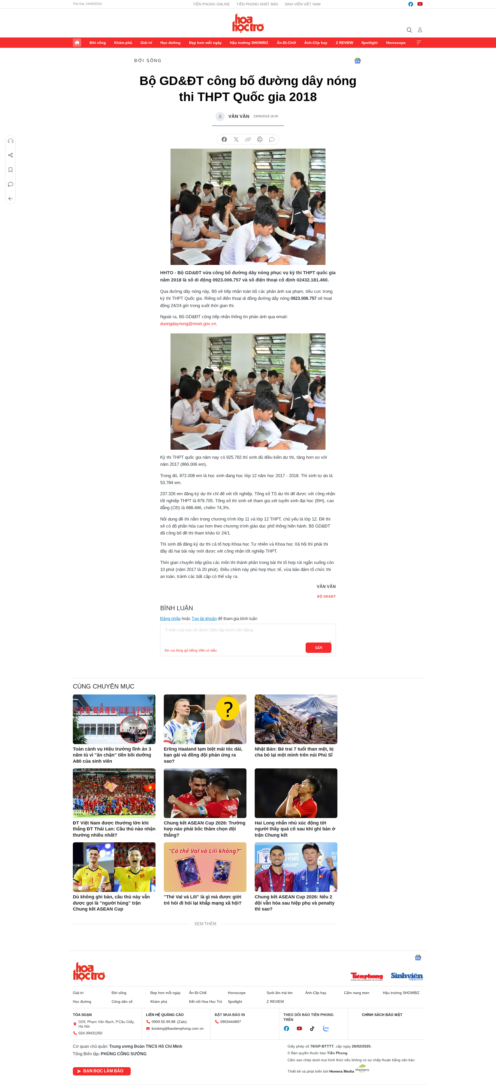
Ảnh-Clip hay (315, 43)
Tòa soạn (82, 1015)
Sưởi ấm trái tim (280, 993)
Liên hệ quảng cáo (165, 1015)
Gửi (318, 648)
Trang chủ (77, 43)
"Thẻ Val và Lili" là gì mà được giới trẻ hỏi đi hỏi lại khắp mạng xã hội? (203, 899)
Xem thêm (419, 43)
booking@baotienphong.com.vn (178, 1028)
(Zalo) (182, 1022)
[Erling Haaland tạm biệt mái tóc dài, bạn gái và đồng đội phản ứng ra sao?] (205, 719)
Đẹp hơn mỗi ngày (205, 43)
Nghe (10, 141)
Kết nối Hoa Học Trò (205, 1001)
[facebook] (411, 4)
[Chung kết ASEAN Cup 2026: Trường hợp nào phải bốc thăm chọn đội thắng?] (205, 793)
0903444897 (230, 1022)
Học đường (170, 43)
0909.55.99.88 (163, 1022)
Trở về (10, 199)
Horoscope (396, 43)
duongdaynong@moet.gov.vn (188, 323)
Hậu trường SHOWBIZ (249, 43)
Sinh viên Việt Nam (303, 4)
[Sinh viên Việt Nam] (407, 977)
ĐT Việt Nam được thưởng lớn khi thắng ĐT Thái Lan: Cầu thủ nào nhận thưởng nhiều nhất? (114, 829)
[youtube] (420, 4)
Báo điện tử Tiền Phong (248, 23)
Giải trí (146, 43)
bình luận (272, 139)
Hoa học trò (89, 971)
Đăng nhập (170, 618)
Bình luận (10, 184)
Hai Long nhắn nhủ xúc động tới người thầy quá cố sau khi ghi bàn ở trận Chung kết (295, 829)
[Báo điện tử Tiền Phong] (367, 977)
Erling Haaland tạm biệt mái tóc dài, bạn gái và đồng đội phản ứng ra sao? (203, 755)
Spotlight (369, 43)
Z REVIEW (344, 43)
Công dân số (122, 1001)
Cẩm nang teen (356, 993)
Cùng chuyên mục (103, 686)
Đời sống (98, 43)
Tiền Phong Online (211, 4)
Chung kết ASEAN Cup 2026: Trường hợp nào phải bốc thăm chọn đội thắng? (204, 829)
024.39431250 (90, 1033)
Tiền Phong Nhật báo (257, 4)
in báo (260, 139)
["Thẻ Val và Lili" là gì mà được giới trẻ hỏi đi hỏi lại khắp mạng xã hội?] (205, 867)
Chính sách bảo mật (382, 1015)
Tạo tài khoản (204, 618)
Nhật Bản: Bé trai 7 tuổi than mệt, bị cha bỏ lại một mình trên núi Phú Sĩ (294, 752)
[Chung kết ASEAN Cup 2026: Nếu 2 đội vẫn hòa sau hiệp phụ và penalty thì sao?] (296, 867)
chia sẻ (224, 139)
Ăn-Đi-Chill (286, 43)
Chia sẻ (10, 155)
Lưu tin (10, 170)
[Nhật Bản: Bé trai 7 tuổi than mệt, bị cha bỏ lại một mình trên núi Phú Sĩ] (296, 719)
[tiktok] (315, 1029)
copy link (248, 139)
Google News (357, 61)
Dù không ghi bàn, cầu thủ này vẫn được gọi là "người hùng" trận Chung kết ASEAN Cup (111, 903)
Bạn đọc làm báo (103, 1071)
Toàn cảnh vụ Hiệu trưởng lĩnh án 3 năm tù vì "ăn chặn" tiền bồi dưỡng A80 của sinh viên (112, 755)
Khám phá (123, 43)
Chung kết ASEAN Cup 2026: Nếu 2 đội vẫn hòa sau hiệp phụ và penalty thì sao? (295, 903)
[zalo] (329, 1028)
